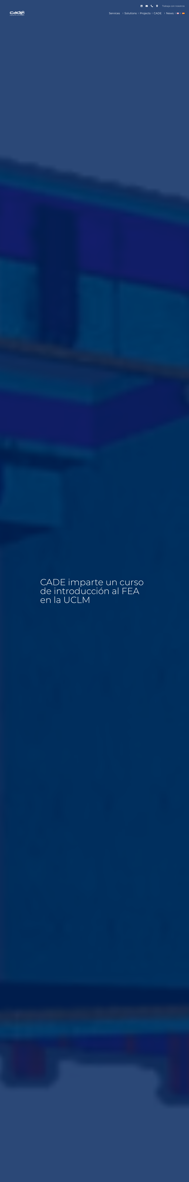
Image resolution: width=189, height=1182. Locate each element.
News (170, 13)
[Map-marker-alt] (157, 6)
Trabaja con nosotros (173, 6)
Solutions (130, 13)
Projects (145, 13)
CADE (158, 13)
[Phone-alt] (152, 6)
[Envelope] (146, 6)
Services (114, 13)
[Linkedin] (141, 6)
